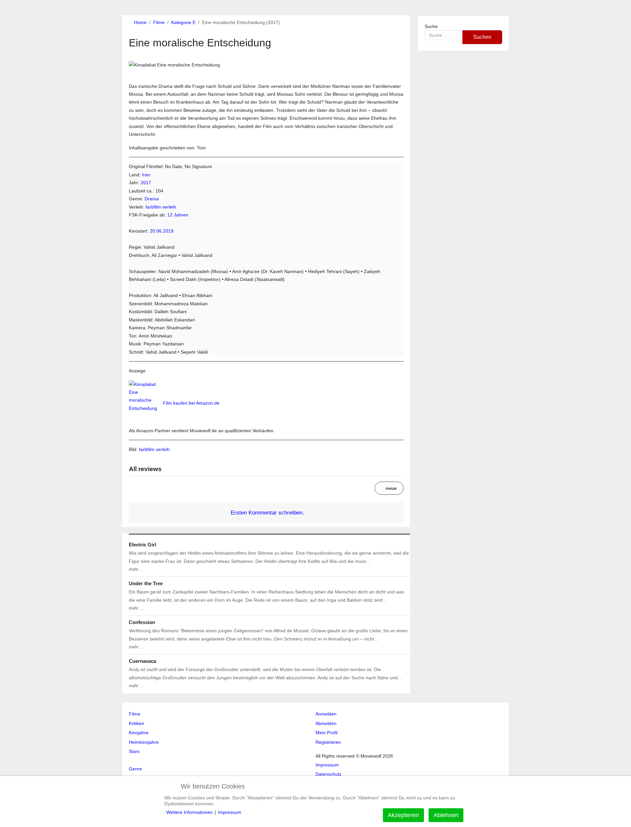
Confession (142, 622)
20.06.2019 (162, 231)
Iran (146, 174)
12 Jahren (177, 214)
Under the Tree (146, 583)
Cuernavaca (142, 661)
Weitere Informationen (189, 812)
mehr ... (136, 569)
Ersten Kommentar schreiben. (267, 512)
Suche (431, 26)
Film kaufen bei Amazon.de (191, 403)
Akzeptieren (403, 815)
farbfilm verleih (161, 207)
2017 (146, 182)
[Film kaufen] (145, 403)
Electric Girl (142, 544)
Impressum (229, 812)
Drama (152, 198)
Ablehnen (445, 815)
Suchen (482, 37)
